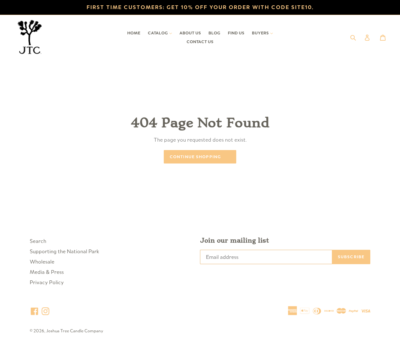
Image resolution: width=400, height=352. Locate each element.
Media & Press (47, 272)
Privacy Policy (47, 282)
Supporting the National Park (64, 251)
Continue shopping (195, 156)
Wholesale (42, 261)
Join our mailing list (234, 240)
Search (38, 241)
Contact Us (200, 41)
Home (133, 33)
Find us (236, 33)
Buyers (264, 33)
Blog (214, 33)
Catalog (161, 33)
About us (190, 33)
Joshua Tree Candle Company (74, 331)
